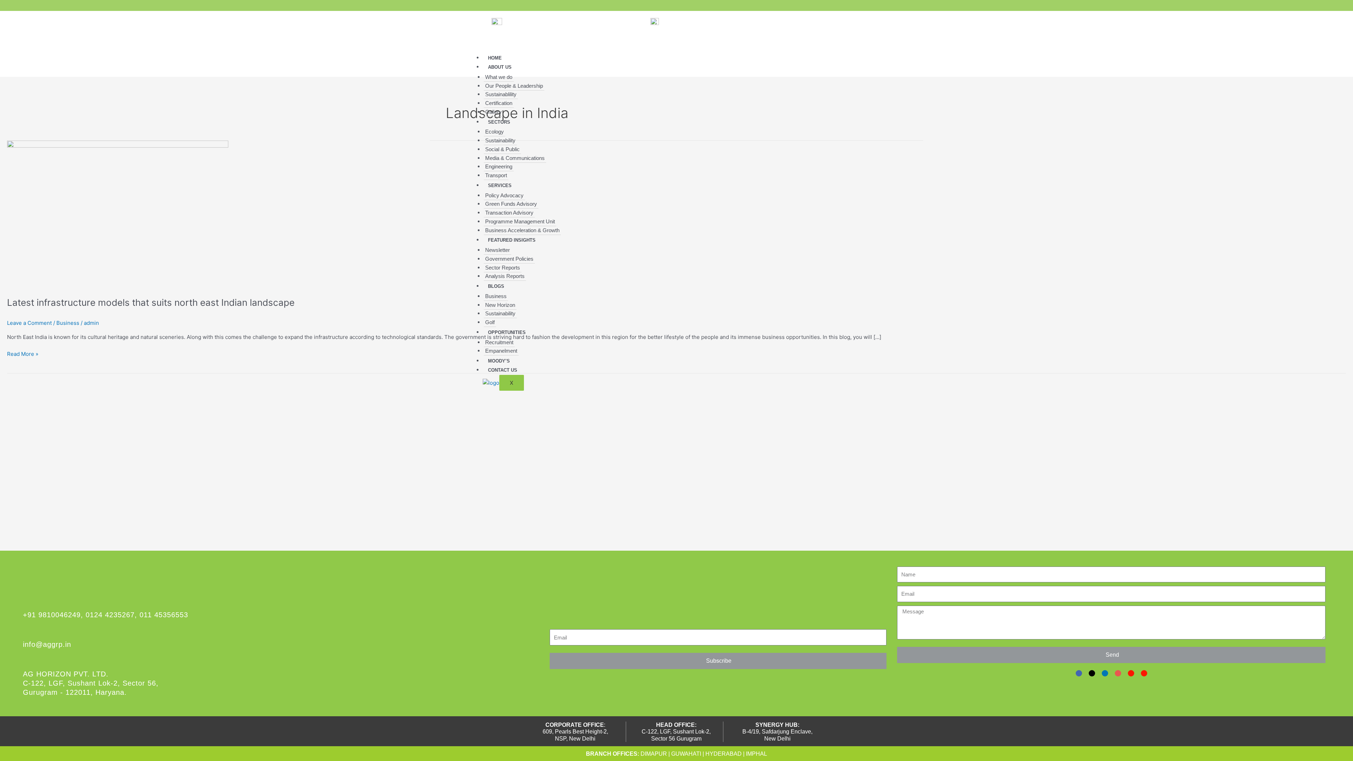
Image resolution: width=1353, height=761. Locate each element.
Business (496, 296)
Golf (490, 322)
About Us (500, 67)
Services (500, 185)
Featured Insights (512, 240)
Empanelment (501, 351)
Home (495, 58)
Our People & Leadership (514, 86)
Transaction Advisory (509, 213)
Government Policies (509, 259)
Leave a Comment (29, 323)
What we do (498, 77)
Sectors (499, 122)
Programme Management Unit (520, 221)
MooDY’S (499, 361)
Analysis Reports (505, 276)
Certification (498, 103)
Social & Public (502, 149)
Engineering (498, 166)
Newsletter (497, 250)
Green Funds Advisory (511, 204)
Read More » (22, 353)
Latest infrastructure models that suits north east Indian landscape (151, 302)
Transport (496, 175)
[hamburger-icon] (857, 62)
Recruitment (499, 342)
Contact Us (502, 370)
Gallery (493, 112)
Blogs (496, 286)
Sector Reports (502, 268)
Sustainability (500, 140)
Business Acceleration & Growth (522, 230)
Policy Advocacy (504, 195)
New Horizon (500, 305)
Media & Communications (515, 158)
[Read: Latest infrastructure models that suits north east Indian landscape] (117, 214)
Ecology (494, 132)
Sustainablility (501, 94)
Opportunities (507, 332)
